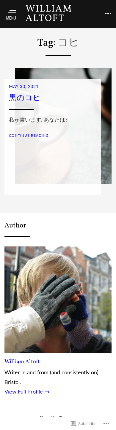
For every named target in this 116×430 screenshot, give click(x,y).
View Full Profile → (27, 392)
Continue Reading (29, 135)
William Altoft (22, 362)
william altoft (49, 14)
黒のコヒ (25, 98)
